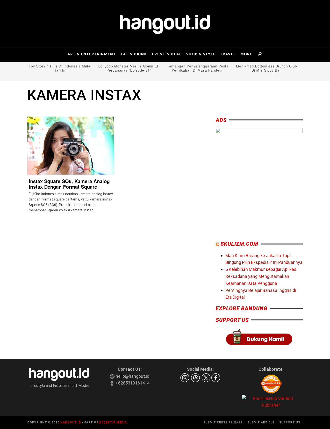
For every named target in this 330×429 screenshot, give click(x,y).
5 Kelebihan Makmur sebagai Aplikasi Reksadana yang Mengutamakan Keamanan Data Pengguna (261, 276)
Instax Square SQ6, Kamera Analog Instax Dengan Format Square (69, 184)
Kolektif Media (113, 422)
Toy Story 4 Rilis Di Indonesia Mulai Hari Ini (60, 68)
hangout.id (70, 422)
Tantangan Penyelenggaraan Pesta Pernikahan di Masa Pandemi (198, 68)
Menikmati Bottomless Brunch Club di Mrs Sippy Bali (266, 68)
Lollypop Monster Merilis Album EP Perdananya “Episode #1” (128, 68)
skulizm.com (239, 244)
